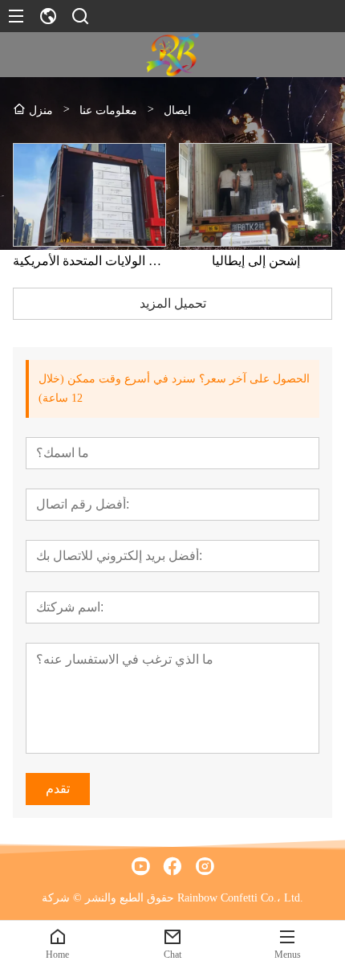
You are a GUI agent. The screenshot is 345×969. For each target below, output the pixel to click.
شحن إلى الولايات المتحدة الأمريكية (89, 261)
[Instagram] (204, 866)
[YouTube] (140, 866)
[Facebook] (172, 866)
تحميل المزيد (173, 303)
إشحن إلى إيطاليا (256, 261)
